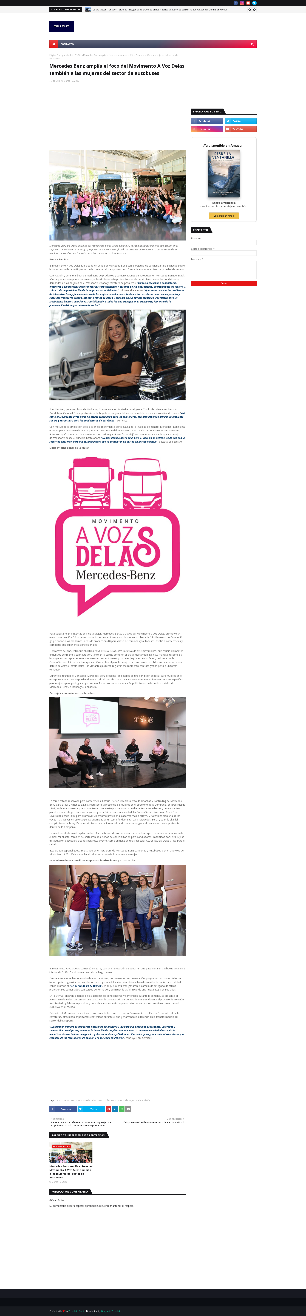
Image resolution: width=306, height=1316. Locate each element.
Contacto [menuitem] (67, 44)
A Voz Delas (63, 1100)
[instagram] (242, 3)
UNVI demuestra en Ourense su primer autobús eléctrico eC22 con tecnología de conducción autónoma (148, 9)
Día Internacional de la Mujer (120, 1100)
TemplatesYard (76, 1311)
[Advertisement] (117, 112)
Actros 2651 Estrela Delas (83, 1100)
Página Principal (57, 55)
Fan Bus (56, 80)
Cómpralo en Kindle (224, 215)
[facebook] (236, 3)
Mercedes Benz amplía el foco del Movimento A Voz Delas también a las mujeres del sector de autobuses (70, 1172)
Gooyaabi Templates (111, 1311)
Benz (100, 1100)
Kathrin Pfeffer (74, 55)
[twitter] (254, 3)
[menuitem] (53, 44)
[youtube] (248, 3)
